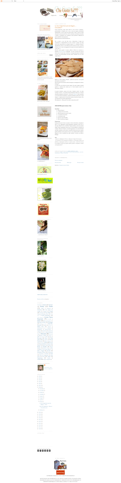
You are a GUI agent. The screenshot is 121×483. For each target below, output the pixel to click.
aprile (41, 399)
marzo (41, 401)
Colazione (39, 309)
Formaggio (50, 322)
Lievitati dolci (50, 330)
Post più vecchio (80, 162)
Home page (69, 162)
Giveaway (50, 325)
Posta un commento (58, 160)
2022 (40, 383)
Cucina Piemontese (45, 315)
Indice (45, 328)
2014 (40, 421)
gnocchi (60, 51)
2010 (40, 428)
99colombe (39, 304)
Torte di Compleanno (44, 355)
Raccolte (51, 342)
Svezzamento (41, 353)
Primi (46, 342)
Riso (52, 348)
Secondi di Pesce (41, 352)
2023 (40, 381)
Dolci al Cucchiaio (47, 321)
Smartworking (50, 352)
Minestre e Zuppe (42, 335)
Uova (43, 356)
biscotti (63, 51)
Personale (39, 338)
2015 (40, 419)
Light (40, 332)
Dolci (39, 321)
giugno (41, 396)
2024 (40, 379)
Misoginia (50, 335)
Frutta (45, 325)
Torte (51, 353)
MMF (38, 336)
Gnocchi (49, 326)
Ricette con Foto (40, 299)
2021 (40, 385)
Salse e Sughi (40, 350)
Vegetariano (40, 358)
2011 (40, 427)
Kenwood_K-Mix (48, 329)
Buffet (51, 306)
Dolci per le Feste (41, 322)
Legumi (38, 330)
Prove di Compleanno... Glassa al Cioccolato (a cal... (46, 407)
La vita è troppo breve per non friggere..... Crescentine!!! (65, 26)
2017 (40, 416)
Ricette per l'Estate (46, 348)
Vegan (49, 356)
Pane (47, 336)
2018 (40, 414)
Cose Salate (48, 312)
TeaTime (46, 353)
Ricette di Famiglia (42, 346)
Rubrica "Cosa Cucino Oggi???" (45, 349)
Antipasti (44, 304)
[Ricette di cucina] (60, 474)
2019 (40, 412)
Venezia (48, 358)
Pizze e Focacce (48, 341)
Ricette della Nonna (47, 345)
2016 (40, 417)
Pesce (46, 338)
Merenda (43, 334)
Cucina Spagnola (40, 317)
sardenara (75, 94)
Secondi (48, 350)
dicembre (42, 388)
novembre (42, 390)
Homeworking (39, 328)
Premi (38, 342)
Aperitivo (51, 304)
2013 (40, 423)
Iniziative (49, 328)
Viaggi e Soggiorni (46, 359)
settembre (42, 394)
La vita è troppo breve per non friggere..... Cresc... (45, 404)
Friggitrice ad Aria (43, 323)
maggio (41, 398)
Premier (42, 342)
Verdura (39, 359)
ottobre (41, 392)
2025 (40, 378)
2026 (40, 376)
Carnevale (49, 308)
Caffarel (42, 308)
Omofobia (42, 336)
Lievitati (44, 330)
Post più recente (58, 162)
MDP (44, 332)
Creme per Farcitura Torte (42, 314)
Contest (51, 311)
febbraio (41, 410)
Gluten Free (40, 326)
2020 (40, 387)
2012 (40, 425)
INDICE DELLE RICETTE (42, 294)
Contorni (41, 312)
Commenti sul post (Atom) (64, 165)
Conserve (45, 311)
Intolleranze (39, 329)
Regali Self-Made (42, 343)
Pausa (50, 336)
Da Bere (49, 319)
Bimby (42, 306)
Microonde (51, 333)
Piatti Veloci (44, 339)
